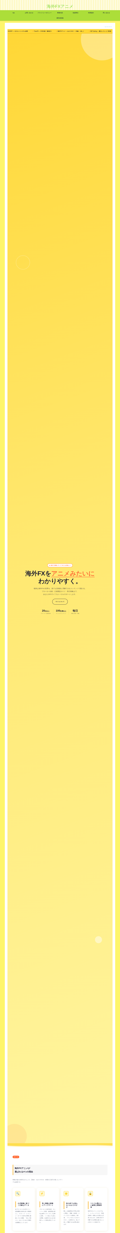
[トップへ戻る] (117, 1230)
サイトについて (60, 601)
